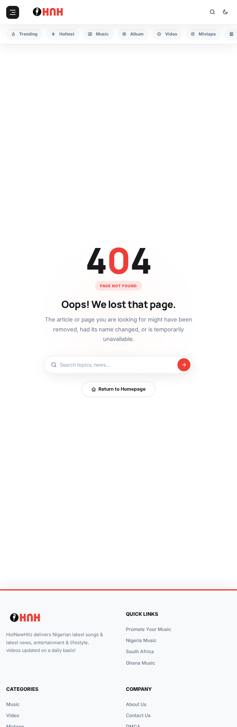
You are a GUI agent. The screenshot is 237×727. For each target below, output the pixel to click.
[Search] (212, 12)
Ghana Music (140, 663)
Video (12, 715)
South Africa (140, 651)
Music (13, 704)
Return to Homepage (122, 389)
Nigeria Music (141, 640)
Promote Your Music (148, 629)
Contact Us (138, 715)
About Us (136, 704)
